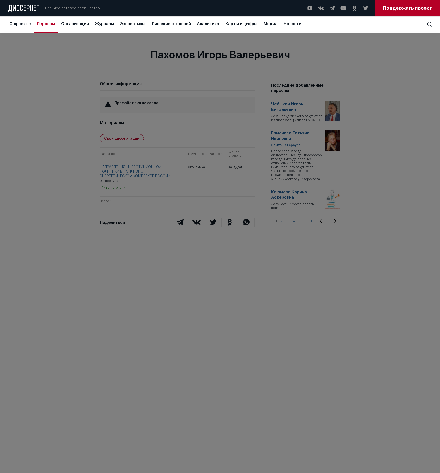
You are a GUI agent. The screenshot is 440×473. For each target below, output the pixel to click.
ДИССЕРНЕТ (24, 9)
